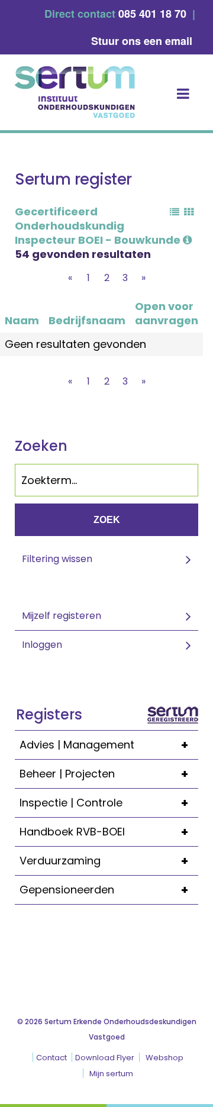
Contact (51, 1057)
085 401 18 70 (152, 13)
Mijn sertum (111, 1073)
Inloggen (42, 644)
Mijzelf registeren (61, 615)
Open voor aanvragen (166, 313)
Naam (22, 320)
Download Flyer (104, 1057)
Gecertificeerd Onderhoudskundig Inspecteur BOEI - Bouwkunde (99, 225)
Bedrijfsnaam (87, 320)
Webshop (164, 1057)
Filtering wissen (57, 559)
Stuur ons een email (141, 41)
